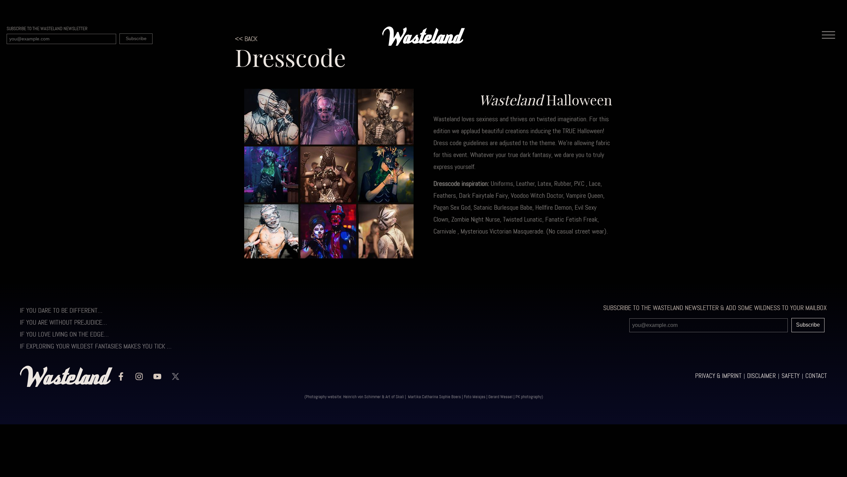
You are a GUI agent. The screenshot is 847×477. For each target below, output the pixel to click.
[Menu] (828, 36)
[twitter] (175, 376)
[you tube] (157, 376)
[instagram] (139, 376)
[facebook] (120, 376)
